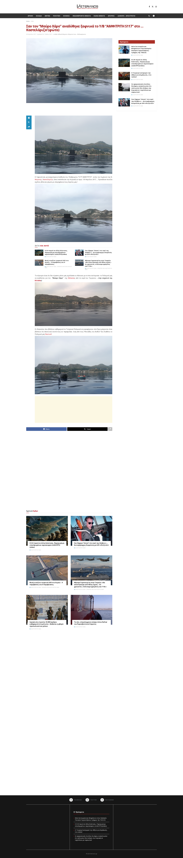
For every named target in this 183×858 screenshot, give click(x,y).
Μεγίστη (38, 179)
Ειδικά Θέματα (99, 16)
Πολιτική (56, 16)
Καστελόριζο (47, 179)
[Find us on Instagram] (156, 7)
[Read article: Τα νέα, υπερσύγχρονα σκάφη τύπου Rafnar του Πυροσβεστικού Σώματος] (91, 610)
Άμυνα (47, 16)
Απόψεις (111, 16)
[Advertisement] (69, 110)
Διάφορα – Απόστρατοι (126, 16)
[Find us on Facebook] (149, 7)
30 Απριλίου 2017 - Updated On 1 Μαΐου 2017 (39, 34)
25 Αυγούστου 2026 (51, 256)
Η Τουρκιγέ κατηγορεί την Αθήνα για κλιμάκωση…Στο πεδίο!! (141, 75)
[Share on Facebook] (29, 118)
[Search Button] (149, 15)
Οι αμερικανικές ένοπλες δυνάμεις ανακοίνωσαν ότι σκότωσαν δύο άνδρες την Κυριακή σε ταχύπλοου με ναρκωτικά (141, 88)
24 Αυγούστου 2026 (35, 629)
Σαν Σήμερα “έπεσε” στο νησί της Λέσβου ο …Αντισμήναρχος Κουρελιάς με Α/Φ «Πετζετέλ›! (98, 252)
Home (28, 21)
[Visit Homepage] (88, 6)
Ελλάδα (39, 16)
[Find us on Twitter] (152, 7)
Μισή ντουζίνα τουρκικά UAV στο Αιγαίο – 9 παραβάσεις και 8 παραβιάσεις (57, 262)
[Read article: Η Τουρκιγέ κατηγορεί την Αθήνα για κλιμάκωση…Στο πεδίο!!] (124, 76)
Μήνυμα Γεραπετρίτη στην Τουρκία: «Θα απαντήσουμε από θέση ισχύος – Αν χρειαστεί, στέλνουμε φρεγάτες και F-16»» (98, 263)
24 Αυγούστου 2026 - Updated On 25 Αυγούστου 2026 (58, 267)
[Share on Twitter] (29, 122)
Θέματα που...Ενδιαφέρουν (77, 34)
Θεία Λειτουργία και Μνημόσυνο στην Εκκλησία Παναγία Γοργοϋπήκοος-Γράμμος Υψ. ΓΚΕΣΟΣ (141, 49)
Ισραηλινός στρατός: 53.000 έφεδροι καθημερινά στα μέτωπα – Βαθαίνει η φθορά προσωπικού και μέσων (46, 624)
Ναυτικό (48, 334)
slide (32, 21)
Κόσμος (66, 16)
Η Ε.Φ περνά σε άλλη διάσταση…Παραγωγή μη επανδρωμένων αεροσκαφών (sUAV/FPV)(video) (56, 252)
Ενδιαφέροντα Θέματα (82, 16)
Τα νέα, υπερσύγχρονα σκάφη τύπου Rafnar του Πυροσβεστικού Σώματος (90, 623)
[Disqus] (69, 660)
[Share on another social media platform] (29, 127)
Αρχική (30, 16)
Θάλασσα (71, 278)
